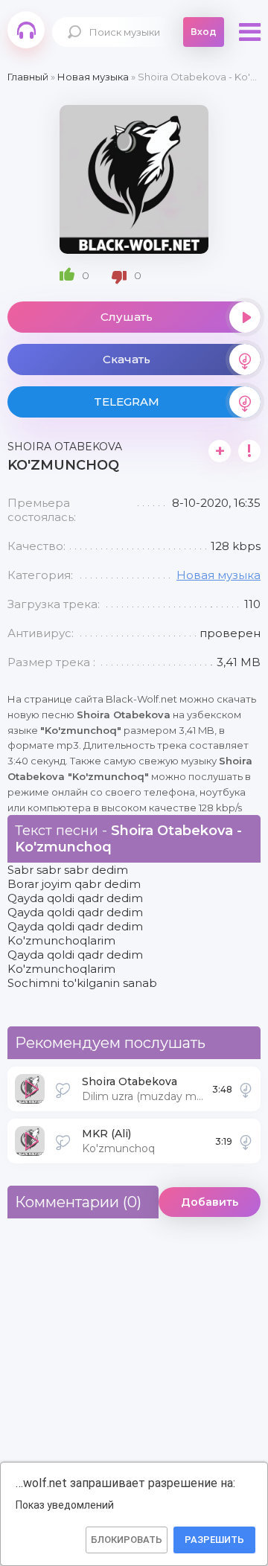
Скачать (126, 359)
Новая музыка (218, 575)
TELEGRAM (126, 401)
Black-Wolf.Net (26, 29)
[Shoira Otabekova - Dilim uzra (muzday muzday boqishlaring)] (245, 1089)
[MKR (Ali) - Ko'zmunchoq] (245, 1141)
